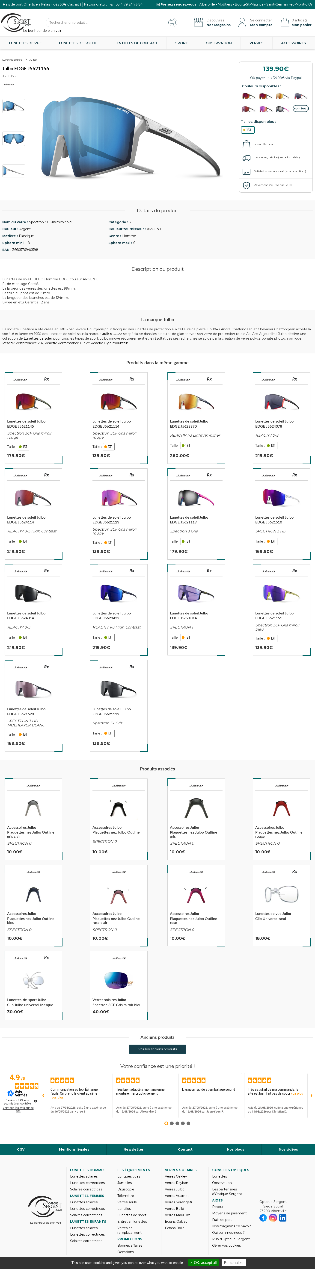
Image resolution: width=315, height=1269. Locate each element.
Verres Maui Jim (177, 1215)
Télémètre (125, 1196)
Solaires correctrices (86, 1189)
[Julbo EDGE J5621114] (119, 418)
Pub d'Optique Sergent (231, 1239)
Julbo (33, 59)
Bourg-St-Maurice (249, 4)
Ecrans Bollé (174, 1228)
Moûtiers (225, 4)
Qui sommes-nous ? (228, 1233)
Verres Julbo (174, 1189)
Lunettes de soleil (78, 43)
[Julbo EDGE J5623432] (119, 609)
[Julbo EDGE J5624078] (281, 418)
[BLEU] (284, 96)
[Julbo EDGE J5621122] (119, 705)
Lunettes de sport (131, 1215)
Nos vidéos (288, 1149)
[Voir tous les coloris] (301, 108)
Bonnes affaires (129, 1245)
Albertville (207, 4)
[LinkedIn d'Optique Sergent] (283, 1217)
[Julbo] (20, 379)
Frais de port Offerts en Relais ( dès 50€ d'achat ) (42, 4)
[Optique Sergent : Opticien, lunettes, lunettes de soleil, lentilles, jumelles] (16, 22)
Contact (185, 1149)
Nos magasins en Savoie (232, 1226)
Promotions (129, 1239)
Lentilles (124, 1209)
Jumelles (124, 1183)
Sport (181, 43)
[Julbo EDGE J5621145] (33, 418)
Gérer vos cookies (226, 1245)
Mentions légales (74, 1149)
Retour (217, 1207)
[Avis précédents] (43, 1096)
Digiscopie (125, 1189)
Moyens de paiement (229, 1213)
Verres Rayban (176, 1183)
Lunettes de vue (25, 43)
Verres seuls (127, 1202)
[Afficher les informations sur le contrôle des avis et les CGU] (35, 1101)
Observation (219, 43)
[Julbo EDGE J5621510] (281, 514)
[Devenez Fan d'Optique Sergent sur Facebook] (263, 1217)
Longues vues (128, 1176)
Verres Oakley (176, 1176)
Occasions (125, 1252)
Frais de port (222, 1220)
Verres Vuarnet (177, 1196)
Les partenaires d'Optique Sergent (227, 1191)
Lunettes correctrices (87, 1183)
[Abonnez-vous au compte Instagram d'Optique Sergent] (273, 1217)
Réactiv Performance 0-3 (65, 343)
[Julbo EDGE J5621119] (196, 514)
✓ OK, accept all (203, 1263)
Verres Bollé (174, 1209)
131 (249, 130)
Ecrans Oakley (176, 1221)
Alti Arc (252, 334)
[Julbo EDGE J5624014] (33, 609)
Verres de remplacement (129, 1230)
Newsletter (133, 1149)
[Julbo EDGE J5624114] (33, 514)
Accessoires (293, 43)
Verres (257, 43)
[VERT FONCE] (250, 96)
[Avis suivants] (311, 1096)
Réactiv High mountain (109, 343)
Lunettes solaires (84, 1176)
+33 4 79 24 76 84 (128, 4)
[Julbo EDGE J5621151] (281, 609)
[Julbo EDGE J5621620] (33, 705)
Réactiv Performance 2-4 (22, 343)
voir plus (58, 1097)
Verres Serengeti (178, 1202)
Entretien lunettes (132, 1221)
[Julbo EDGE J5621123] (119, 514)
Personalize (234, 1263)
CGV (20, 1149)
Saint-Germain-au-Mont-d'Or (289, 4)
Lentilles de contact (136, 43)
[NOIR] (267, 96)
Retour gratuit (95, 4)
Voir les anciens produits (157, 1049)
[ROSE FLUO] (284, 109)
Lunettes (219, 1176)
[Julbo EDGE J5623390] (196, 418)
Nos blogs (235, 1149)
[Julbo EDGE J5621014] (196, 609)
